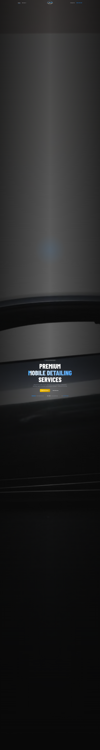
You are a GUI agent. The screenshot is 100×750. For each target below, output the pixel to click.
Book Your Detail (45, 390)
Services (24, 2)
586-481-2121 (79, 2)
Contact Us (72, 2)
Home (19, 2)
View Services (55, 390)
